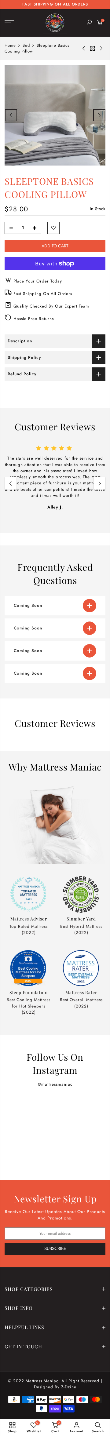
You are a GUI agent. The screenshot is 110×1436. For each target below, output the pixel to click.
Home (10, 45)
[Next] (99, 115)
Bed (26, 45)
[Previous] (11, 115)
